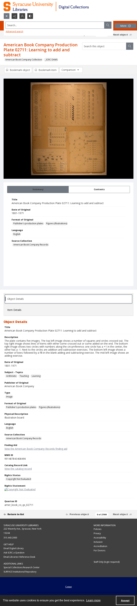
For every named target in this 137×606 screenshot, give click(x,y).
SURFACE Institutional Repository (20, 571)
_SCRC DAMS (51, 59)
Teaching (24, 376)
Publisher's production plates (28, 223)
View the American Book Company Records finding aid (35, 448)
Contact (68, 587)
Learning (36, 376)
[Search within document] (129, 46)
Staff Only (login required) (107, 561)
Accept (125, 600)
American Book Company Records (30, 244)
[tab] (37, 189)
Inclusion (98, 541)
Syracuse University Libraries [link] (21, 525)
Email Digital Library (14, 548)
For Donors (99, 550)
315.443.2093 (10, 537)
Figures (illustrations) (56, 223)
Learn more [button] (93, 600)
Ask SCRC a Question (14, 552)
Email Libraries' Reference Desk (19, 556)
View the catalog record (18, 468)
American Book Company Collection (23, 59)
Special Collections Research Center (22, 567)
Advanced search (14, 31)
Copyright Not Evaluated (18, 479)
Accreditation (100, 546)
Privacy (97, 533)
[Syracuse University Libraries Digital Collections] (57, 6)
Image (9, 396)
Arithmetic (11, 376)
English (16, 234)
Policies (97, 529)
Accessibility (100, 537)
